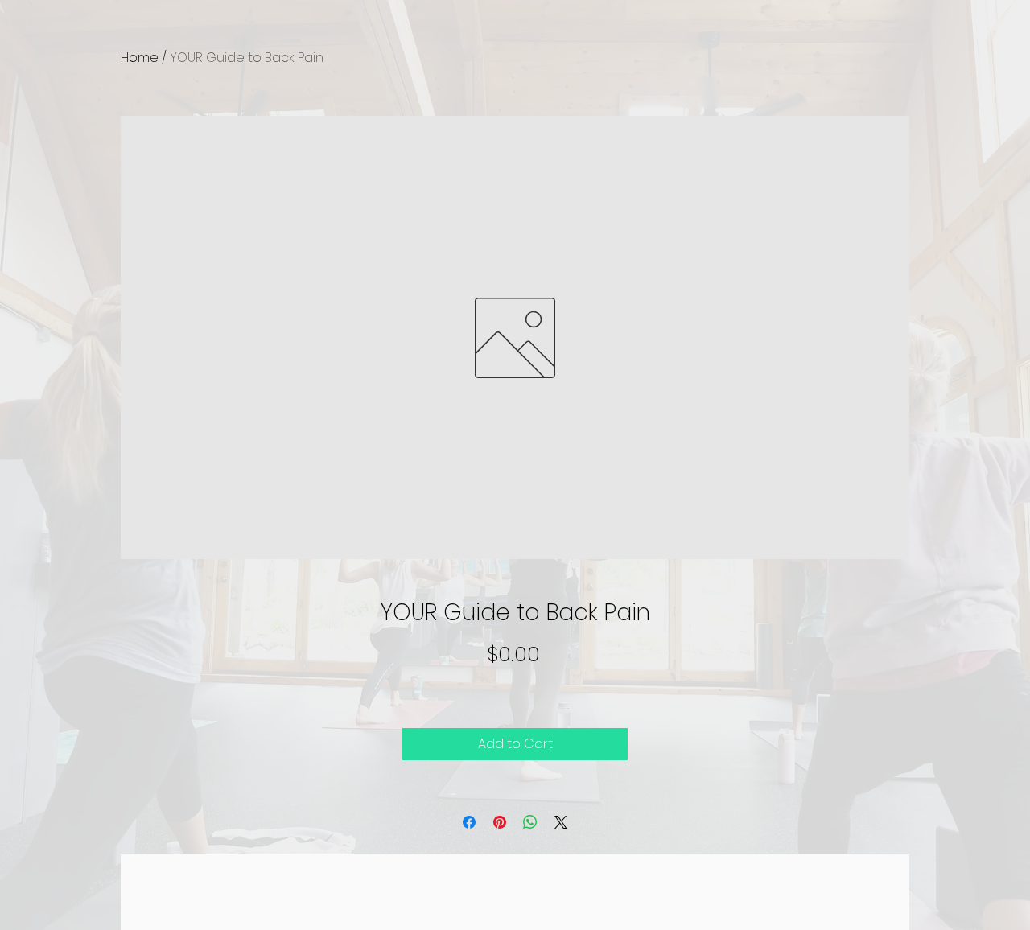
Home (140, 57)
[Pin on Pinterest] (499, 822)
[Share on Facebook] (469, 822)
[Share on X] (561, 822)
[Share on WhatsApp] (530, 822)
